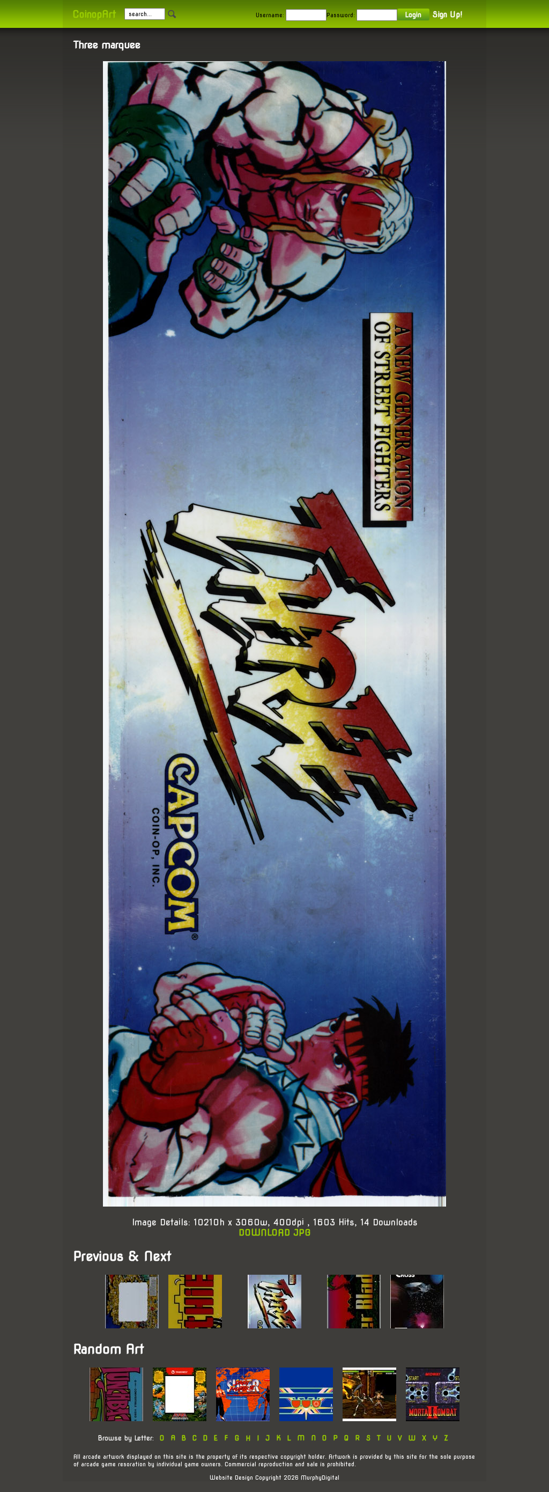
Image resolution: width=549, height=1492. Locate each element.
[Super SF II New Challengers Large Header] (243, 1418)
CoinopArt (94, 14)
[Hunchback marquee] (116, 1418)
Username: (270, 15)
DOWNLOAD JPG (275, 1233)
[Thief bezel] (132, 1325)
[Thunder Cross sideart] (417, 1325)
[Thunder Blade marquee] (354, 1325)
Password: (341, 15)
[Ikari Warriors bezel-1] (180, 1418)
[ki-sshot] (369, 1418)
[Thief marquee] (195, 1325)
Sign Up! (447, 14)
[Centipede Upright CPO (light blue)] (306, 1418)
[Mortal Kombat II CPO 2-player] (433, 1418)
